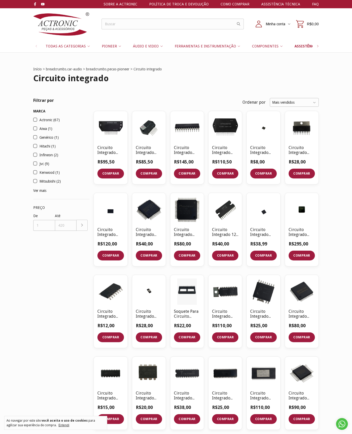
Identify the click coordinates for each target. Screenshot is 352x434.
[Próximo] (318, 46)
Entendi (63, 425)
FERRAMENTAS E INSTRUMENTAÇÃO (205, 46)
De (35, 216)
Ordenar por (254, 102)
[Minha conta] (259, 24)
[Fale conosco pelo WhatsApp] (342, 424)
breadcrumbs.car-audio (64, 69)
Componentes (265, 46)
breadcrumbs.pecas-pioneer (107, 69)
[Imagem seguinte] (192, 124)
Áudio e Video (146, 46)
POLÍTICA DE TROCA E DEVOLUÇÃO (179, 4)
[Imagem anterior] (182, 124)
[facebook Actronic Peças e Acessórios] (35, 4)
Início (37, 69)
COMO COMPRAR (235, 4)
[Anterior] (36, 46)
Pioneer (109, 46)
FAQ (315, 4)
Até (57, 216)
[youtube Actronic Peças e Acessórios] (43, 4)
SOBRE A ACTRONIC (120, 4)
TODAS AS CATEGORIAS (66, 46)
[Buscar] (238, 24)
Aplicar (82, 225)
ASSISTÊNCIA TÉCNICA (280, 4)
